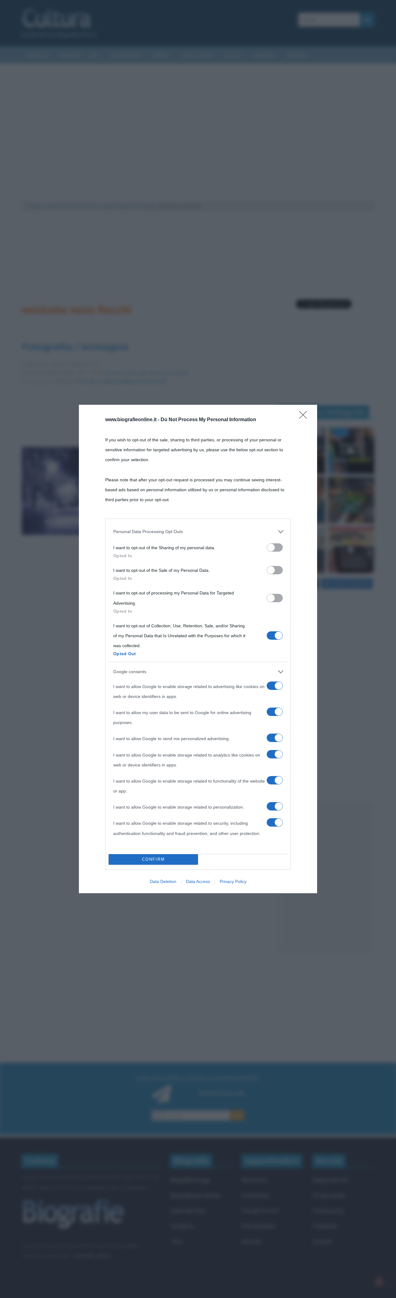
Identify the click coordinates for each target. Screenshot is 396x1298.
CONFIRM (153, 859)
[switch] (275, 547)
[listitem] (198, 531)
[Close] (305, 417)
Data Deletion (163, 881)
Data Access (198, 881)
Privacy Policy (233, 881)
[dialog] (198, 649)
